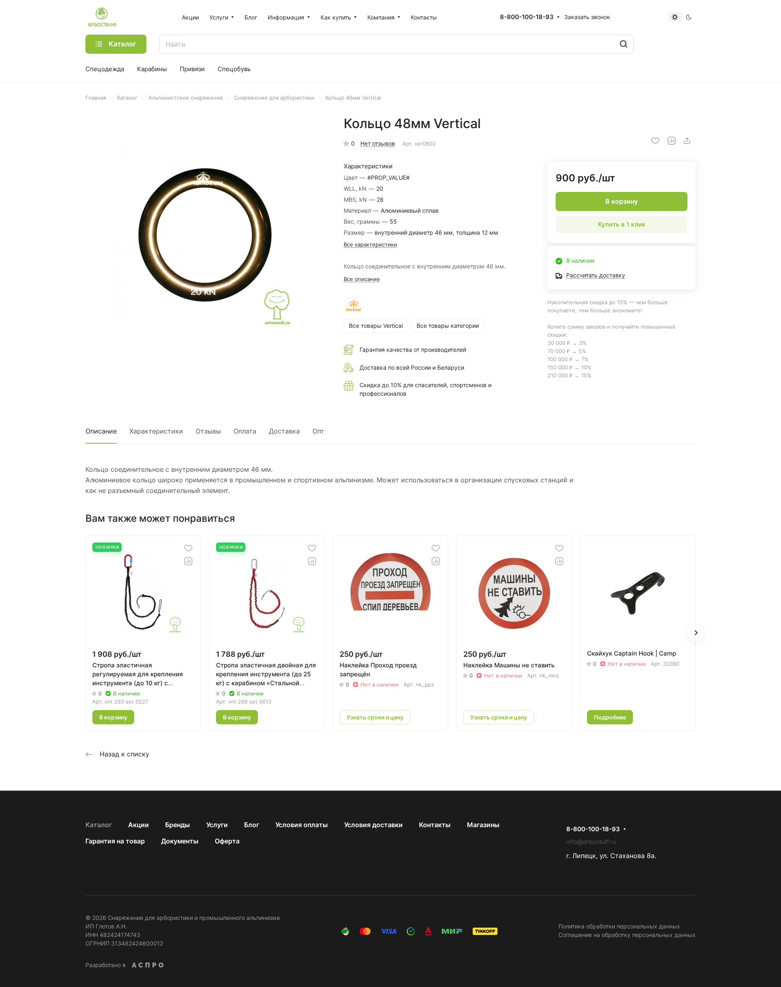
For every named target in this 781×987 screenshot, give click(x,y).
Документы (180, 841)
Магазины (483, 825)
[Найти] (623, 44)
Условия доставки (373, 825)
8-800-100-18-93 (527, 17)
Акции (138, 825)
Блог (251, 825)
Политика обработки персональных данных (619, 926)
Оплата (244, 431)
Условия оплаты (301, 825)
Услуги (217, 825)
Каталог (98, 825)
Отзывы (208, 431)
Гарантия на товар (115, 841)
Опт (318, 431)
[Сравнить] (672, 141)
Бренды (177, 825)
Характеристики (156, 431)
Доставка (284, 431)
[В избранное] (655, 141)
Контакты (435, 825)
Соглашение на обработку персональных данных (627, 934)
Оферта (227, 841)
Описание (101, 431)
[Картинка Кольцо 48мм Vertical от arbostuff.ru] (206, 236)
